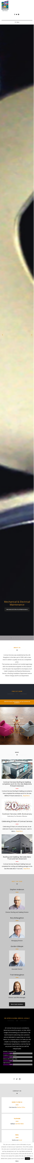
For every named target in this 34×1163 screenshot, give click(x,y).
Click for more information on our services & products (17, 702)
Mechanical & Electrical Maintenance (17, 609)
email (20, 1140)
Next (31, 334)
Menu (18, 22)
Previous (2, 334)
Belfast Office (21, 1107)
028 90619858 (19, 1124)
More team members (17, 1004)
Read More (26, 796)
